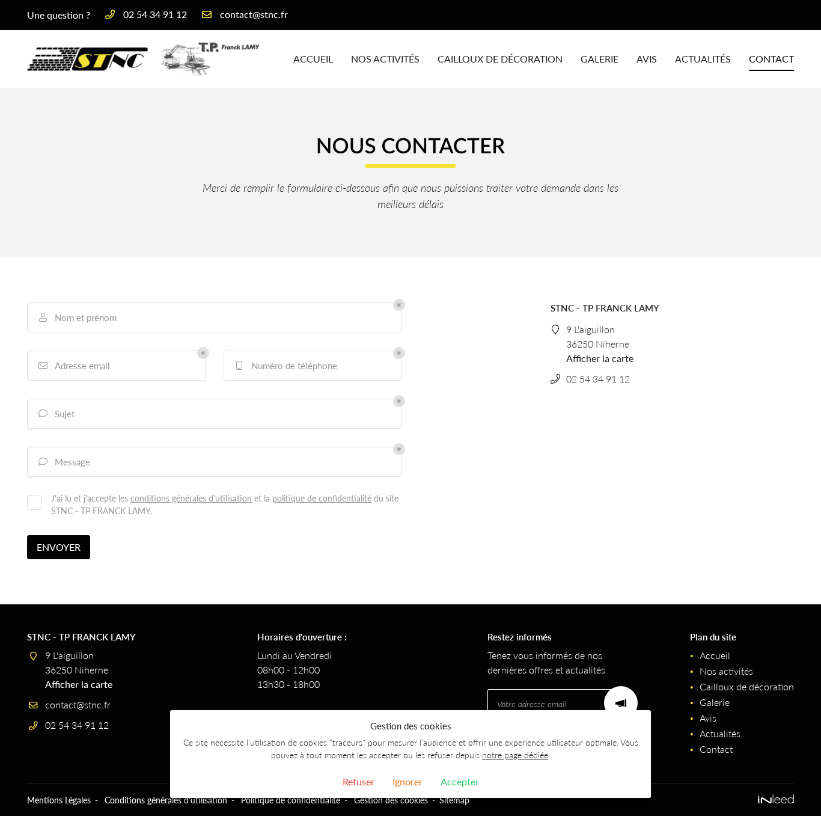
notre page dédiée (515, 755)
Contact (771, 58)
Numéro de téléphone (286, 365)
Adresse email (74, 365)
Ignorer (407, 781)
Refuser (358, 781)
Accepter (460, 781)
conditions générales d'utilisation (191, 498)
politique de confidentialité (321, 498)
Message (64, 461)
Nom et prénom (78, 317)
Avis (646, 58)
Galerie (599, 58)
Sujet (56, 413)
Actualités (703, 58)
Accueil (313, 58)
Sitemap (454, 800)
